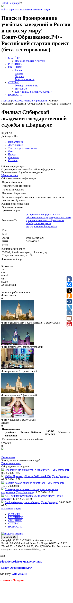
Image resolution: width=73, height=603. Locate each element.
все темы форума (11, 508)
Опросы (19, 76)
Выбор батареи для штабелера (22, 502)
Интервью (21, 88)
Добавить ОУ (9, 537)
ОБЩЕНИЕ (15, 67)
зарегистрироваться (20, 9)
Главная (6, 100)
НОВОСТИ (15, 94)
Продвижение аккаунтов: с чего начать (28, 469)
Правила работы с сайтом (30, 60)
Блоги (18, 70)
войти (4, 9)
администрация (41, 9)
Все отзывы (8, 457)
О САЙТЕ (14, 57)
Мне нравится (9, 175)
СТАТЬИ (13, 82)
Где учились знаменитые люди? (33, 91)
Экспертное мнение (26, 85)
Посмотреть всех (11, 463)
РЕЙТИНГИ (15, 64)
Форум (19, 73)
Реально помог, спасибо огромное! (25, 482)
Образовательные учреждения (29, 100)
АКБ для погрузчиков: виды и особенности (30, 495)
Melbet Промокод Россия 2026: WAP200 (28, 476)
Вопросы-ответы (24, 79)
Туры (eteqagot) (60, 469)
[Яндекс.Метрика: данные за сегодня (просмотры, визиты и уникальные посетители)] (12, 533)
